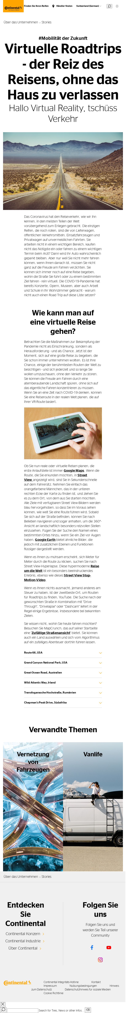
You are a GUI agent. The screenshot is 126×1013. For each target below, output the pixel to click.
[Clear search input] (88, 1010)
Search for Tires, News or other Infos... (61, 1010)
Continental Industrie (23, 941)
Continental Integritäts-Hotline (61, 982)
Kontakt (96, 982)
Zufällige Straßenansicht (51, 633)
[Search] (3, 1010)
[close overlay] (3, 1004)
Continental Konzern (23, 934)
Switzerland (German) (87, 6)
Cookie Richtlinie (53, 993)
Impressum (50, 986)
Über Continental (22, 948)
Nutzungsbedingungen (83, 986)
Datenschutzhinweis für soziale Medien (88, 989)
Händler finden (64, 6)
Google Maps (74, 470)
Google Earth (45, 539)
